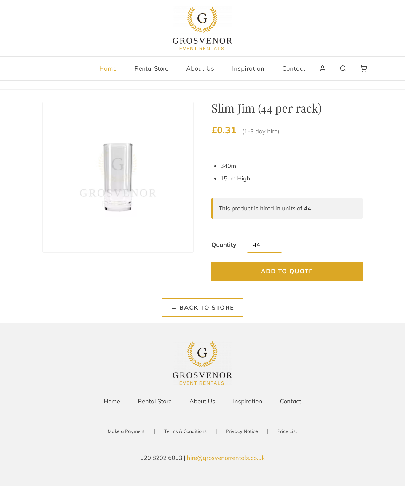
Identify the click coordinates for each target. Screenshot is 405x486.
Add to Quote (287, 271)
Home (108, 68)
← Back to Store (202, 307)
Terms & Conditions (185, 431)
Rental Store (151, 68)
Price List (287, 431)
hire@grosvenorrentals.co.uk (226, 457)
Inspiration (248, 68)
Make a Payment (126, 431)
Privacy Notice (242, 431)
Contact (294, 68)
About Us (200, 68)
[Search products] (343, 68)
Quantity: (224, 245)
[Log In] (323, 68)
